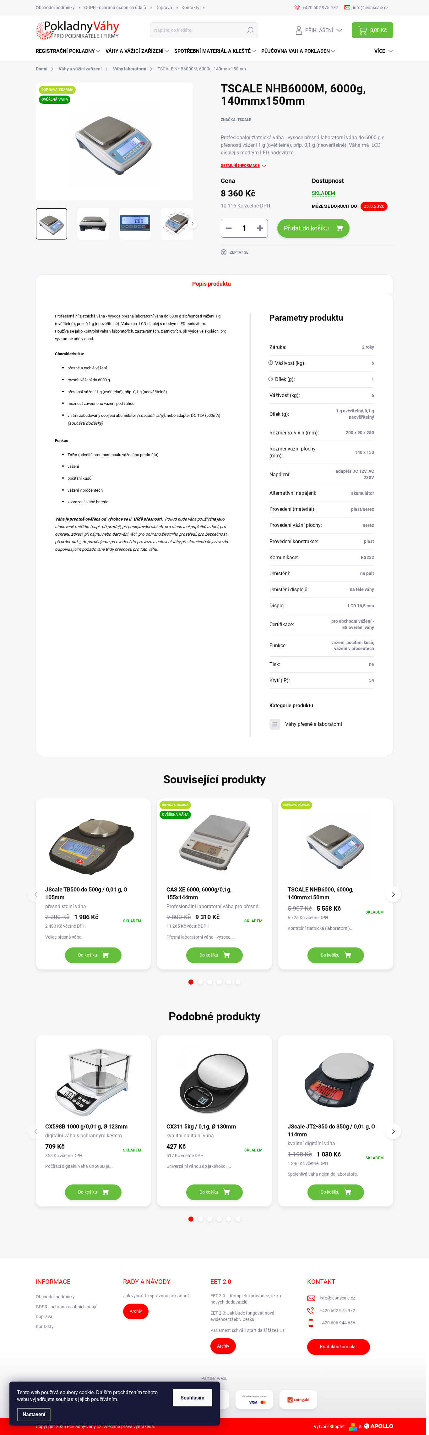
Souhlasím (192, 1398)
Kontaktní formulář (338, 1346)
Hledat (250, 30)
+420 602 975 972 (337, 1310)
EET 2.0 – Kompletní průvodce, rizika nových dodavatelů (245, 1299)
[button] (191, 982)
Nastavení (34, 1414)
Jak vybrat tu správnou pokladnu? (156, 1295)
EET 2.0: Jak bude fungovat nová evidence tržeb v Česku (242, 1316)
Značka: (236, 120)
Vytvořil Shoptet (329, 1426)
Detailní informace (240, 165)
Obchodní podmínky (55, 7)
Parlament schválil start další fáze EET (247, 1330)
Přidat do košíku (306, 228)
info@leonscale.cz (337, 1297)
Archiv (136, 1311)
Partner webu (214, 1378)
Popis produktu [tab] (211, 283)
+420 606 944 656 (337, 1322)
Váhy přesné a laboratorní (313, 724)
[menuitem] (69, 51)
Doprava (163, 7)
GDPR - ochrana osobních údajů (115, 7)
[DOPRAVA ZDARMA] (336, 844)
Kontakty (190, 7)
